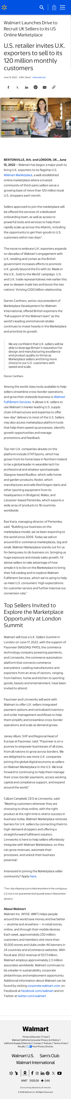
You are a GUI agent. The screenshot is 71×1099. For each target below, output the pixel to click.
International (39, 77)
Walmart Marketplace (18, 175)
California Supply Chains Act (18, 1043)
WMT (24, 1080)
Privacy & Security (31, 1036)
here (33, 876)
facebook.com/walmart (37, 990)
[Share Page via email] (44, 87)
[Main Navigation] (64, 7)
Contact (38, 1043)
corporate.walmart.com (44, 985)
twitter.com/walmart (32, 996)
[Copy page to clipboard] (53, 87)
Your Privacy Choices (43, 1046)
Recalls (21, 1046)
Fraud (45, 1036)
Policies (48, 1043)
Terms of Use (60, 1043)
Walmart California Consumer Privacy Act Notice (35, 1039)
